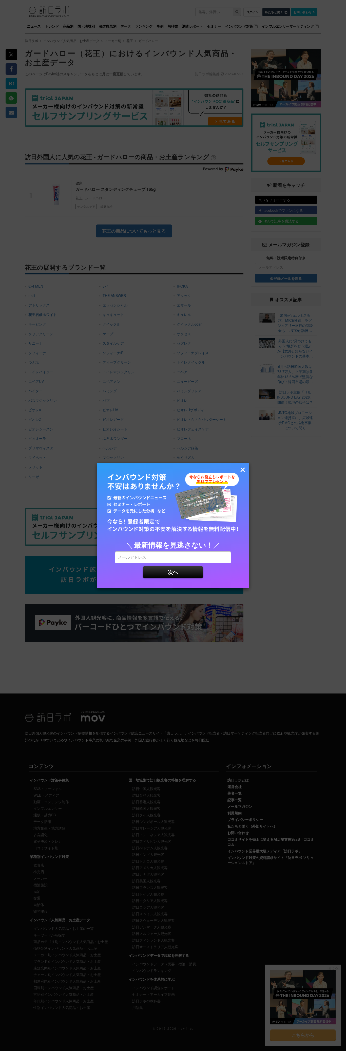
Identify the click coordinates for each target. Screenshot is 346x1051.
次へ (173, 571)
